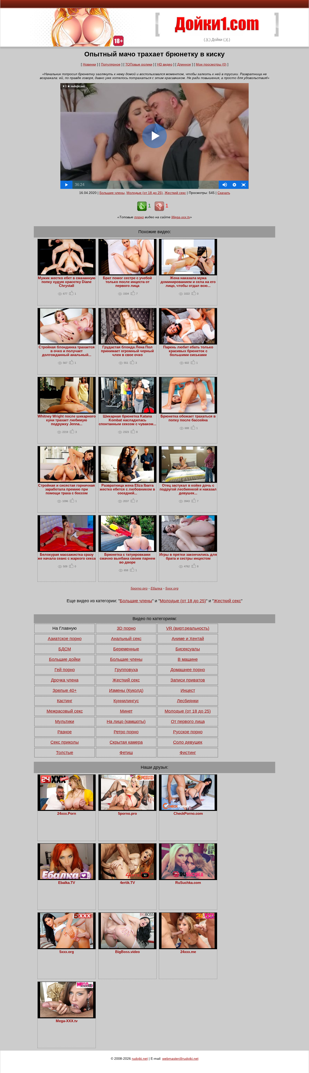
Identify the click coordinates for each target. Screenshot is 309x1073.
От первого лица (188, 721)
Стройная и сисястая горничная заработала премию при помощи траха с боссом (66, 489)
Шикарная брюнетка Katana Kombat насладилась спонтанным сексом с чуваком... (127, 420)
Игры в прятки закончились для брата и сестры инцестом (188, 556)
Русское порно (188, 731)
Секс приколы (64, 742)
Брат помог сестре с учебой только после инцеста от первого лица (127, 282)
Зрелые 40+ (65, 690)
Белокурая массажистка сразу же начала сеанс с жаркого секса (67, 556)
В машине (188, 659)
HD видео (164, 64)
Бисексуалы (188, 649)
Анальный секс (126, 638)
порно (139, 217)
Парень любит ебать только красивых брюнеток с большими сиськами (188, 351)
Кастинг (64, 700)
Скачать (224, 193)
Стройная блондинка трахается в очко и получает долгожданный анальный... (67, 351)
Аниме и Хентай (188, 638)
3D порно (126, 628)
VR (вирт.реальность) (187, 628)
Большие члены (112, 193)
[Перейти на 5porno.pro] (127, 809)
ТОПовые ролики (138, 64)
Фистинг (188, 752)
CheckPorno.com (188, 813)
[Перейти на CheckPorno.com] (188, 809)
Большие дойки (64, 659)
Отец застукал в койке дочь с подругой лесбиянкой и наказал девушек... (188, 489)
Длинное (184, 64)
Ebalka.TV (66, 883)
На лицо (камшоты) (126, 721)
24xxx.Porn (66, 813)
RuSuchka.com (188, 883)
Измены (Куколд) (126, 690)
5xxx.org (171, 588)
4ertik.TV (127, 883)
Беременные (126, 649)
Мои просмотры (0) (211, 64)
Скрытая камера (126, 742)
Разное (64, 731)
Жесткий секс (175, 193)
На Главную (64, 628)
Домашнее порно (187, 669)
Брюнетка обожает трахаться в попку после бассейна (188, 418)
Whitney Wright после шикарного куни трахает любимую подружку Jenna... (67, 420)
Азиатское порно (65, 638)
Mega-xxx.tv (180, 217)
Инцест (188, 690)
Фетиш (126, 752)
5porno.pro (139, 588)
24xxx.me (188, 952)
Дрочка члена (64, 680)
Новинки (89, 64)
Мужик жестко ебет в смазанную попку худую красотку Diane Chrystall (66, 282)
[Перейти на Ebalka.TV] (66, 878)
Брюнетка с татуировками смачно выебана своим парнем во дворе (127, 558)
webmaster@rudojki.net (180, 1058)
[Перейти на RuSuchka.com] (188, 878)
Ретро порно (126, 731)
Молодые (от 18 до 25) (144, 193)
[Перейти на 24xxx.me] (188, 947)
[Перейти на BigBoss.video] (127, 947)
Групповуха (126, 669)
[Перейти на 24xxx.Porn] (66, 809)
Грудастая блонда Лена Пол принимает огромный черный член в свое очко (127, 351)
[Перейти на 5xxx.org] (66, 947)
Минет (126, 711)
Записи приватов (187, 680)
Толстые (64, 752)
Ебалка (156, 588)
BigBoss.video (127, 952)
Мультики (64, 721)
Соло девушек (187, 742)
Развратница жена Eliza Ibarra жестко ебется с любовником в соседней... (127, 489)
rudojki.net (140, 1058)
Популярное (110, 64)
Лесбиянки (187, 700)
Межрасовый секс (65, 711)
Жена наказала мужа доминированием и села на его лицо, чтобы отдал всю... (188, 282)
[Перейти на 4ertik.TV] (127, 878)
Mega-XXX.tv (66, 1021)
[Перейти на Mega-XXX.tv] (66, 1016)
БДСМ (64, 649)
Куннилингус (126, 700)
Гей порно (65, 669)
